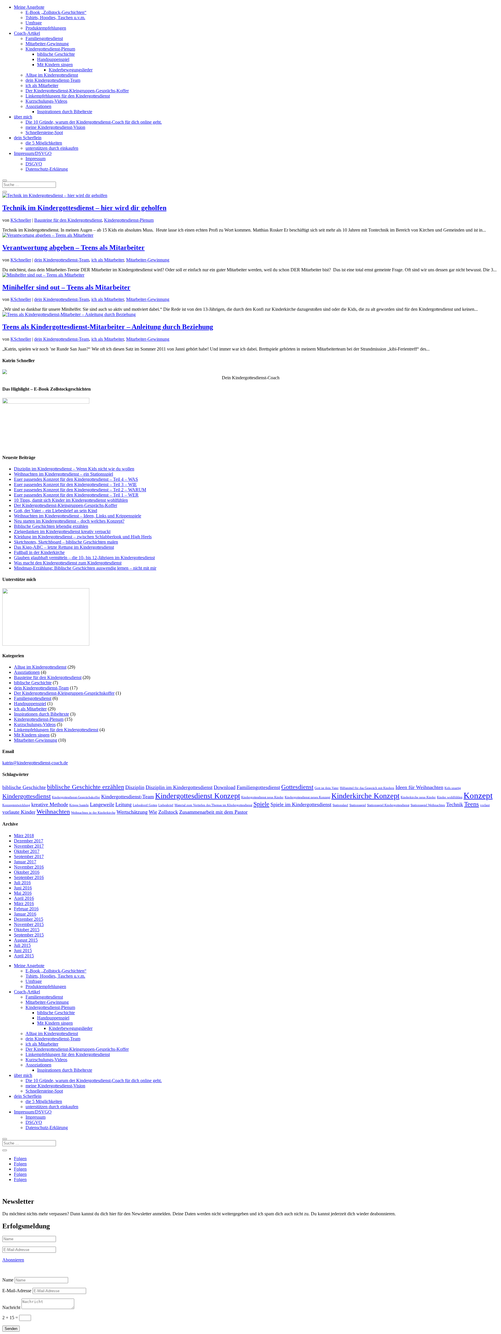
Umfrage (34, 22)
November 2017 (29, 846)
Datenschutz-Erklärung (47, 169)
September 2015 (29, 934)
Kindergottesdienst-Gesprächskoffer (76, 797)
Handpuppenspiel (53, 59)
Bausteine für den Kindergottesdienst (68, 220)
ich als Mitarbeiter (42, 85)
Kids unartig (452, 788)
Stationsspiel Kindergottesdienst (388, 805)
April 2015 (24, 955)
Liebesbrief (165, 805)
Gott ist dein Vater (327, 788)
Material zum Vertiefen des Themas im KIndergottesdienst (213, 805)
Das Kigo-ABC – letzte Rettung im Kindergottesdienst (64, 547)
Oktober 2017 (26, 851)
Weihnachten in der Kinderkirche (93, 812)
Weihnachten (53, 811)
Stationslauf (340, 805)
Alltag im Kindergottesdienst (52, 75)
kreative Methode (49, 804)
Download (224, 787)
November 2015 (29, 924)
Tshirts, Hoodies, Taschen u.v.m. (55, 17)
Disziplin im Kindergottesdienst (179, 787)
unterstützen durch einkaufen (52, 148)
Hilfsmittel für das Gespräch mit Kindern (367, 788)
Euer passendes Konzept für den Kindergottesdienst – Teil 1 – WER (76, 494)
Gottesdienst (297, 786)
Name (7, 1279)
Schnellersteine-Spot (44, 132)
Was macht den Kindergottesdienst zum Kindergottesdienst (67, 562)
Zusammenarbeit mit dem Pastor (213, 812)
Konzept (478, 795)
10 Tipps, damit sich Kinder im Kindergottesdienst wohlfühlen (71, 500)
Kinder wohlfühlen (449, 797)
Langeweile (102, 804)
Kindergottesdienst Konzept (197, 796)
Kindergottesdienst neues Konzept (307, 797)
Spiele (261, 804)
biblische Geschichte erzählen (85, 786)
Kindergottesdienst (26, 796)
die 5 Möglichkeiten (44, 142)
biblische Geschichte (56, 54)
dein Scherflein (27, 137)
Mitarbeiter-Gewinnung (47, 43)
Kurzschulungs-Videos (46, 101)
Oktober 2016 (26, 872)
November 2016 (29, 866)
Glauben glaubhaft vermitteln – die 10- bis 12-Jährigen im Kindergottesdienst (84, 557)
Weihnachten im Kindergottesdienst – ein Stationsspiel (63, 474)
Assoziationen (38, 106)
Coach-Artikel (27, 33)
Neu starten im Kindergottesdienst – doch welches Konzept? (69, 521)
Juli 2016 (22, 882)
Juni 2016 (23, 887)
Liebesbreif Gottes (145, 805)
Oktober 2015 (26, 929)
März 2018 (24, 835)
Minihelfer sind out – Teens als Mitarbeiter (66, 287)
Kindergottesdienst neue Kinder (262, 797)
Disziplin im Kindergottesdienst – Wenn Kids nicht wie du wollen (74, 468)
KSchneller (20, 220)
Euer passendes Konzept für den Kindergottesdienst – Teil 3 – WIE (75, 484)
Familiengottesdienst (44, 38)
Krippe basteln (79, 805)
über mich (23, 116)
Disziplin (134, 787)
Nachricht (11, 1307)
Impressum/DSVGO (33, 153)
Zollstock (168, 812)
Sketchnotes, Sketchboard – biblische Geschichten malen (66, 541)
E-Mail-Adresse (16, 1290)
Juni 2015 (23, 950)
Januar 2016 (25, 913)
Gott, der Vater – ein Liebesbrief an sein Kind (55, 510)
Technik (454, 804)
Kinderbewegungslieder (70, 69)
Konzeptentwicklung (16, 805)
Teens (471, 804)
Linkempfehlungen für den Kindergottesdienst (68, 95)
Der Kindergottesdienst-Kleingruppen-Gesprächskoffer (64, 693)
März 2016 (24, 903)
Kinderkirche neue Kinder (418, 797)
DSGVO (34, 163)
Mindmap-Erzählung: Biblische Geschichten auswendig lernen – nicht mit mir (85, 568)
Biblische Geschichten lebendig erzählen (51, 526)
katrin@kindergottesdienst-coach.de (35, 762)
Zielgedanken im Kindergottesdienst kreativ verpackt (62, 531)
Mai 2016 (23, 893)
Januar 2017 (25, 861)
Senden (11, 1328)
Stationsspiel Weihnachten (428, 805)
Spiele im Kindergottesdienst (301, 804)
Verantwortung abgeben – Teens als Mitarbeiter (73, 247)
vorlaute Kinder (18, 812)
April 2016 (24, 898)
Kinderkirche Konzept (365, 796)
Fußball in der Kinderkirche (39, 552)
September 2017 (29, 856)
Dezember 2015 (28, 919)
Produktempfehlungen (46, 28)
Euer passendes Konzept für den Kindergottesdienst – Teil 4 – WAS (76, 479)
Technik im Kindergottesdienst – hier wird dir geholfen (84, 208)
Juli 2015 (22, 945)
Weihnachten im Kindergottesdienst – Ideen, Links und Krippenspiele (77, 515)
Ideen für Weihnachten (419, 787)
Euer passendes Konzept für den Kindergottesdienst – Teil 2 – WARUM (80, 489)
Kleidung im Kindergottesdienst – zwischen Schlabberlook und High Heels (83, 536)
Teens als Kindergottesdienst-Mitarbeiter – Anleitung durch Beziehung (107, 327)
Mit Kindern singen (55, 64)
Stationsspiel (357, 805)
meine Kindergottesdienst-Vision (55, 127)
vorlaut (485, 805)
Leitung (123, 804)
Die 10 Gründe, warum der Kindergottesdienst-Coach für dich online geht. (94, 122)
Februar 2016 (26, 908)
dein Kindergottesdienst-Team (53, 80)
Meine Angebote (29, 7)
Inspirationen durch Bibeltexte (64, 111)
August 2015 (26, 940)
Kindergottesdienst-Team (127, 796)
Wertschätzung (132, 812)
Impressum (36, 158)
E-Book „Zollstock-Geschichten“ (56, 12)
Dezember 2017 (28, 840)
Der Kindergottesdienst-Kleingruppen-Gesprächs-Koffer (77, 90)
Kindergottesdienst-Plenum (50, 48)
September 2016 (29, 877)
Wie (153, 812)
